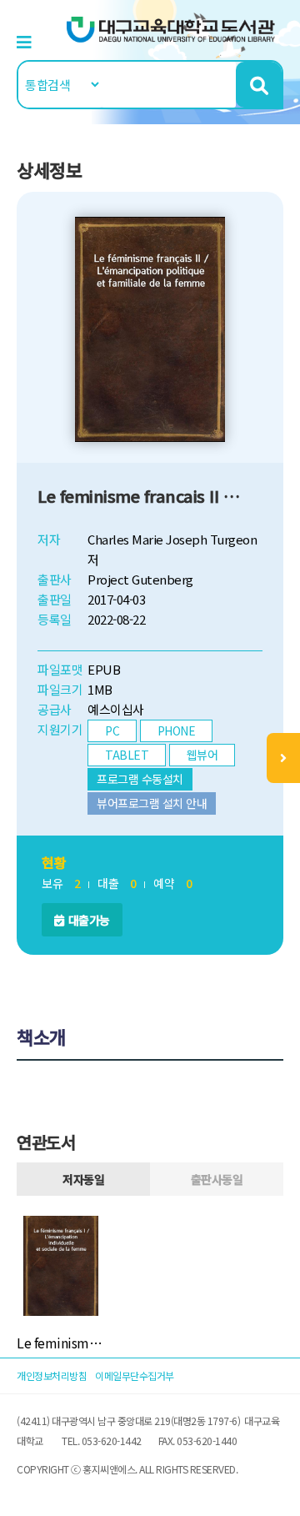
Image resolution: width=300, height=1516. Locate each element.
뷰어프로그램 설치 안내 (152, 803)
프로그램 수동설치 (140, 779)
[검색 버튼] (259, 85)
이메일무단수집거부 (134, 1375)
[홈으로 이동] (171, 28)
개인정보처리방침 (52, 1375)
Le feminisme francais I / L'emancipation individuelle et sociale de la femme (61, 1343)
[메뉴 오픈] (283, 758)
